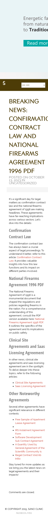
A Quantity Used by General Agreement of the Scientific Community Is (30, 448)
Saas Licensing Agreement (30, 386)
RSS (30, 513)
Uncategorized (23, 183)
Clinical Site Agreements (29, 382)
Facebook (21, 513)
